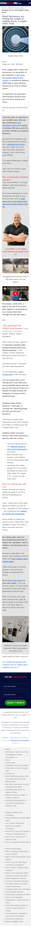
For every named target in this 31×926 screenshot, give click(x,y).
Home (4, 8)
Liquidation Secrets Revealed (17, 765)
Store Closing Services (14, 892)
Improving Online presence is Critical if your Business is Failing (17, 908)
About (8, 760)
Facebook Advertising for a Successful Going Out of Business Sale (16, 803)
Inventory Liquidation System (17, 881)
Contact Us (15, 743)
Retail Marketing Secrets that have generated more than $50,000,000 (17, 778)
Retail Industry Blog (16, 8)
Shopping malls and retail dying (18, 889)
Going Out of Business (14, 919)
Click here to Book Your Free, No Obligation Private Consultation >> (17, 754)
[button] (29, 3)
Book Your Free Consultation (20, 740)
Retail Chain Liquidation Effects (18, 894)
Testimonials (10, 763)
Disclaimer (24, 737)
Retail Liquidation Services (16, 878)
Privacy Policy (5, 740)
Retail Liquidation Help (14, 921)
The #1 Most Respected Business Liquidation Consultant (15, 826)
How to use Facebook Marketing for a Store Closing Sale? (17, 899)
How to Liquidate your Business (18, 842)
